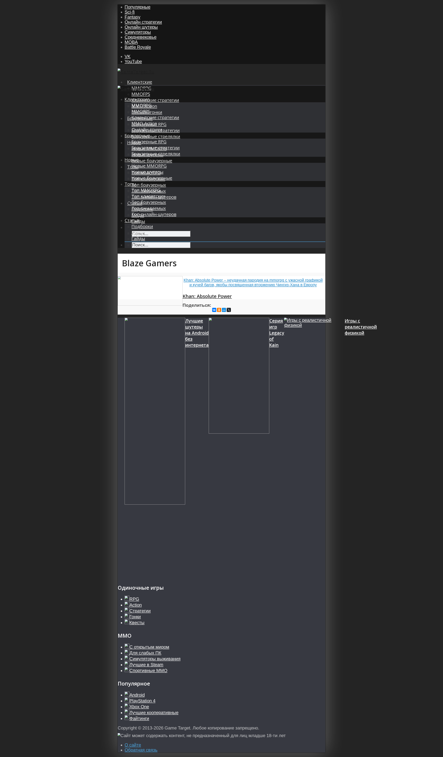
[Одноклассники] (219, 310)
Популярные (137, 6)
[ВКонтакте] (214, 310)
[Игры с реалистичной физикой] (314, 447)
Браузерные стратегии (156, 148)
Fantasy (132, 17)
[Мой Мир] (224, 310)
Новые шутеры (147, 172)
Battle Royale (138, 47)
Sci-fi (130, 12)
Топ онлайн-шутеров (154, 214)
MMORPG (141, 105)
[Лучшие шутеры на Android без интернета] (155, 447)
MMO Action (144, 123)
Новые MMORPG (149, 166)
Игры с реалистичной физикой (361, 327)
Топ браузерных (149, 185)
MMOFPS (141, 94)
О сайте (133, 744)
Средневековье (140, 37)
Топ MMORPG (146, 190)
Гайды (138, 238)
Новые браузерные (152, 161)
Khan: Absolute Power (207, 296)
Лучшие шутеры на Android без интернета (197, 333)
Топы (130, 184)
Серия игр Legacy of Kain (276, 333)
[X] (229, 310)
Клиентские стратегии (155, 100)
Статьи (132, 220)
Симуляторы (138, 32)
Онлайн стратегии (143, 22)
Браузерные (137, 136)
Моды (138, 232)
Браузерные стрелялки (156, 136)
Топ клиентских (148, 196)
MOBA (131, 42)
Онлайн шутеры (141, 27)
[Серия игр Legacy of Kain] (239, 447)
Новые (132, 160)
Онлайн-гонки (147, 129)
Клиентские (139, 82)
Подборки (142, 226)
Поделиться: (197, 305)
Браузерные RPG (149, 142)
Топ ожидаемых (149, 208)
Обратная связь (141, 749)
